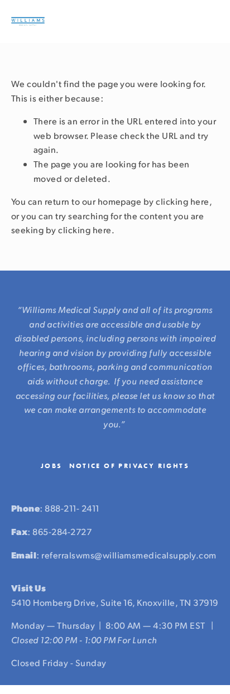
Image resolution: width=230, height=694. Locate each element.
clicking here (182, 201)
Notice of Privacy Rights (129, 465)
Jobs (52, 465)
